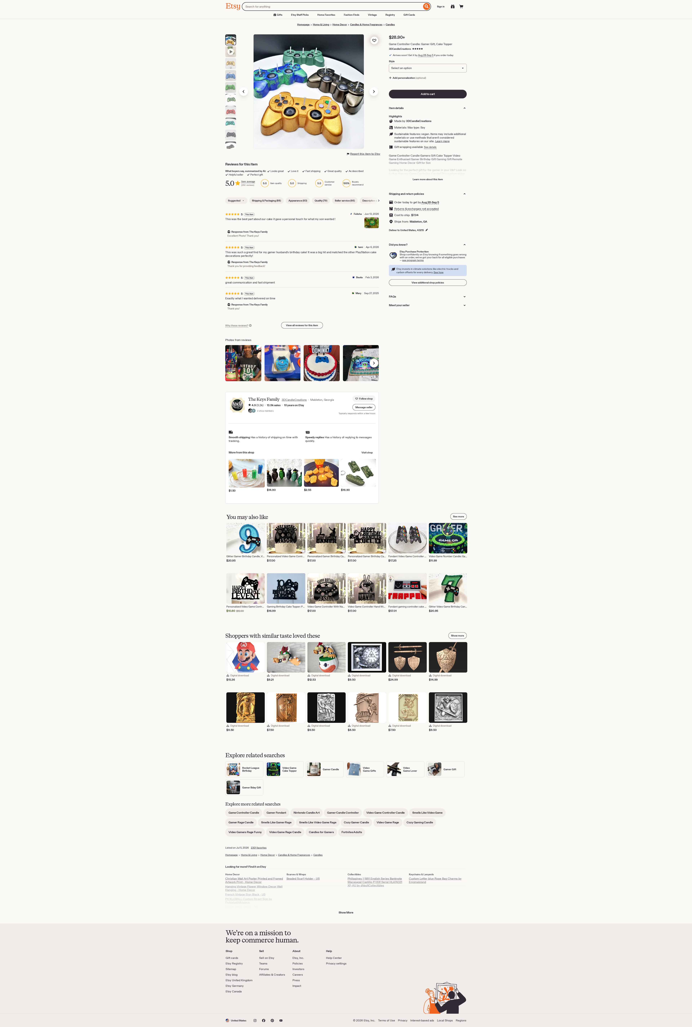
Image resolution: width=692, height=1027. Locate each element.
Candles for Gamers (323, 833)
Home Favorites (326, 14)
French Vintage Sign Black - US (245, 894)
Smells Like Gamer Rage (278, 823)
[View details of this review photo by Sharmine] (283, 363)
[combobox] (332, 6)
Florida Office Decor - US (241, 907)
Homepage (303, 24)
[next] (374, 363)
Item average (248, 181)
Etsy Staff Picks (300, 14)
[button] (363, 407)
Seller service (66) (345, 200)
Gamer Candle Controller (344, 814)
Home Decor (339, 24)
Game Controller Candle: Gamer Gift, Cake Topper (420, 44)
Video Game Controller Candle (387, 814)
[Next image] (373, 91)
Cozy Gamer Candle (358, 823)
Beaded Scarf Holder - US (303, 878)
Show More (346, 912)
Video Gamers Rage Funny (247, 833)
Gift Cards (409, 14)
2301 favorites (259, 847)
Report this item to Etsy (365, 154)
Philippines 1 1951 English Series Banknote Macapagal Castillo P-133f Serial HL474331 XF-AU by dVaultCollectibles (375, 882)
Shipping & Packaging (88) (266, 200)
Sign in (441, 6)
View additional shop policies (428, 282)
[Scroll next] (379, 200)
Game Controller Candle (245, 814)
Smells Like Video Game (429, 814)
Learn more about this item (428, 179)
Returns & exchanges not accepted (416, 208)
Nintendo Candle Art (308, 814)
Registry (390, 14)
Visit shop (367, 452)
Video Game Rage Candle (286, 833)
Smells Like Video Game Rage (319, 823)
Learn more (442, 141)
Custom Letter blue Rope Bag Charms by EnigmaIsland (435, 880)
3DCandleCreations (400, 48)
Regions (461, 1020)
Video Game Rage (389, 823)
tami (360, 247)
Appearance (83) (298, 200)
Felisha (358, 213)
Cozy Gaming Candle (421, 823)
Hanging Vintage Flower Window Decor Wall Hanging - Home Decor (254, 888)
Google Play (265, 1003)
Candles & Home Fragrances (366, 24)
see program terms (413, 260)
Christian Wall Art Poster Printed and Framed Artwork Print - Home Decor (254, 880)
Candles (390, 24)
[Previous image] (243, 91)
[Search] (426, 6)
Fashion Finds (351, 14)
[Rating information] (249, 405)
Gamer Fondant (278, 814)
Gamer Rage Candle (243, 823)
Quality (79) (321, 200)
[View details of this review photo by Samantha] (322, 363)
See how (438, 272)
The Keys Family (264, 399)
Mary (358, 293)
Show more (457, 635)
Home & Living (321, 24)
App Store (238, 1003)
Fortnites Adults (353, 833)
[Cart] (461, 6)
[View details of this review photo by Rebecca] (243, 363)
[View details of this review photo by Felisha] (371, 222)
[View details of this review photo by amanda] (361, 363)
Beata (359, 277)
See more (458, 516)
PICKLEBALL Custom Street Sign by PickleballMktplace (248, 900)
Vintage (372, 14)
